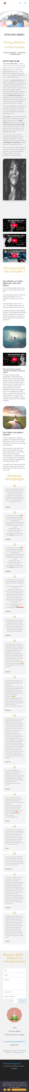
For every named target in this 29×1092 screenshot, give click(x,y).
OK (5, 1089)
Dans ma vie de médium (18, 1066)
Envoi (22, 1001)
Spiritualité (14, 1068)
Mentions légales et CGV (18, 1052)
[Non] (27, 1086)
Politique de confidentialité (19, 1089)
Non (9, 1089)
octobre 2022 (7, 1066)
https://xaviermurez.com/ (14, 246)
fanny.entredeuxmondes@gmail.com (14, 1042)
